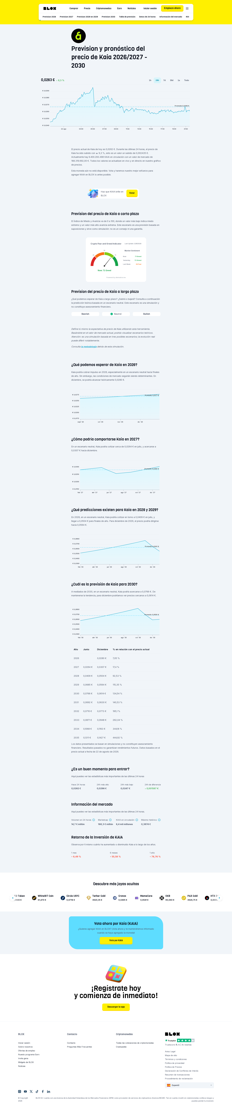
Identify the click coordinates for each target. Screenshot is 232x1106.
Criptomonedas (103, 8)
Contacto (72, 1034)
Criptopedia (121, 1047)
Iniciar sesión (150, 8)
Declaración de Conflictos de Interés (181, 1071)
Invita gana (23, 1058)
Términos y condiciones (176, 1059)
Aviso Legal (170, 1051)
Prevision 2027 (66, 16)
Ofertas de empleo (26, 1050)
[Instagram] (19, 1091)
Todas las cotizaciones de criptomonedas (135, 1043)
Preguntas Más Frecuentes (79, 1047)
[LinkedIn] (48, 1091)
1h (150, 80)
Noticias (132, 8)
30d (171, 80)
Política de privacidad (174, 1063)
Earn (119, 8)
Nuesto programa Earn (28, 1054)
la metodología (89, 346)
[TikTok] (37, 1091)
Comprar (73, 8)
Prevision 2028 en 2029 (87, 16)
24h (157, 80)
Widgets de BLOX (26, 1062)
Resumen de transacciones (177, 1074)
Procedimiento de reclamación (179, 1078)
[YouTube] (25, 1091)
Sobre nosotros (25, 1047)
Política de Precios (173, 1067)
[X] (31, 1091)
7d (164, 80)
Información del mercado (171, 16)
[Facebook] (42, 1091)
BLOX (21, 1034)
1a (179, 80)
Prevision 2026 (49, 16)
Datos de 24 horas (147, 16)
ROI (187, 16)
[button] (42, 1036)
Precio (87, 8)
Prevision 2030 (108, 16)
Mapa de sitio (171, 1055)
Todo (186, 80)
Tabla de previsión (127, 16)
